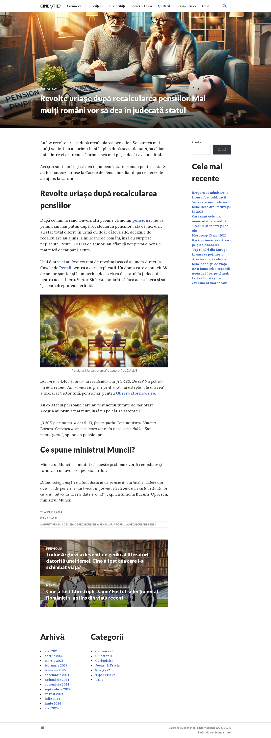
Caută (196, 142)
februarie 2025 (56, 665)
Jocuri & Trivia (141, 6)
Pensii (65, 267)
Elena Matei (48, 518)
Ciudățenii (95, 6)
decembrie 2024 (57, 675)
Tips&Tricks (187, 6)
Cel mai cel (74, 6)
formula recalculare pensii (136, 524)
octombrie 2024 (57, 684)
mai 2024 (52, 708)
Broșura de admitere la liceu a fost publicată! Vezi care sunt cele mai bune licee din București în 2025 (211, 202)
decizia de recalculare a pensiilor (88, 524)
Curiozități (117, 6)
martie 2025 (54, 661)
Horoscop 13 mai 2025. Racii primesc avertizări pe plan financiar (211, 240)
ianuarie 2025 (55, 670)
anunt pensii (51, 524)
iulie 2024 (52, 699)
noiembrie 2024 (57, 680)
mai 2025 (52, 651)
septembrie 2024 (58, 689)
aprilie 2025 (54, 656)
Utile (205, 6)
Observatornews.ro (135, 393)
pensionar (142, 220)
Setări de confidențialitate (214, 732)
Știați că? (165, 6)
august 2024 (54, 694)
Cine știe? (50, 6)
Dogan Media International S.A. (200, 727)
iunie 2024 (53, 703)
